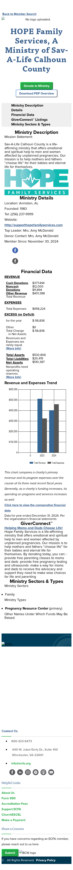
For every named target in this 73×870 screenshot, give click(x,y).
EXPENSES (13, 302)
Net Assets (14, 362)
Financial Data (22, 114)
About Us (8, 793)
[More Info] (13, 348)
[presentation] (40, 105)
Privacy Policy (45, 860)
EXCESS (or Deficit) (19, 314)
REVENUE (12, 276)
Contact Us (10, 730)
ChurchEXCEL (11, 814)
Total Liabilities (17, 358)
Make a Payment (13, 820)
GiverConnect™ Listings (29, 119)
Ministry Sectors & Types (30, 124)
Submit (10, 853)
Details (17, 110)
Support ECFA (11, 809)
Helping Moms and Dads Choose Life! (33, 527)
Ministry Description (27, 105)
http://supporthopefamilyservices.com (33, 225)
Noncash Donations (13, 288)
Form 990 (9, 798)
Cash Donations (17, 283)
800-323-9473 (21, 741)
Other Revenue (16, 293)
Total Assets (15, 354)
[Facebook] (15, 252)
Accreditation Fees (15, 803)
